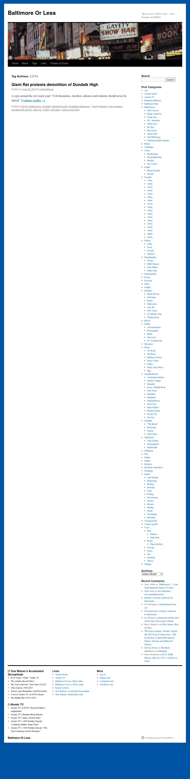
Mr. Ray (150, 126)
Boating (150, 483)
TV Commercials (154, 340)
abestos (103, 106)
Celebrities (149, 146)
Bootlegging (152, 153)
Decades (148, 177)
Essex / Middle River (156, 387)
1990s (150, 230)
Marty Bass (152, 123)
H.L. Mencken (153, 120)
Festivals (148, 280)
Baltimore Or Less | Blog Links (69, 680)
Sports (147, 473)
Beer (149, 530)
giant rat (37, 109)
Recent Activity (62, 687)
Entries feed (105, 677)
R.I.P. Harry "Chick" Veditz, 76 (25, 677)
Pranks (147, 460)
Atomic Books (150, 93)
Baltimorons (35, 106)
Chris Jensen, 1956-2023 (22, 687)
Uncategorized (150, 520)
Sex (148, 554)
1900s (150, 200)
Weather (147, 564)
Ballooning (152, 480)
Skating (150, 507)
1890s (150, 197)
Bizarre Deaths (153, 170)
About (25, 63)
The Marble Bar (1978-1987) (23, 697)
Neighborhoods (60, 106)
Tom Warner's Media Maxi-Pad (69, 694)
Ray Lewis (152, 130)
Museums (148, 343)
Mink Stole (152, 270)
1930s (150, 210)
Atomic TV (149, 96)
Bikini (147, 143)
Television (151, 337)
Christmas (151, 297)
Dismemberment (154, 157)
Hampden (151, 397)
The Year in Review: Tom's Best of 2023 (28, 684)
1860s (150, 190)
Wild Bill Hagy (153, 136)
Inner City (151, 403)
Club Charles (153, 440)
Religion (148, 463)
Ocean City (152, 413)
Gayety (150, 430)
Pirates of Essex (59, 63)
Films (146, 283)
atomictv (148, 597)
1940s (150, 213)
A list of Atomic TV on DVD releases (27, 694)
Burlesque (151, 427)
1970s (150, 223)
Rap (149, 370)
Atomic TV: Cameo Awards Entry (26, 717)
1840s (150, 183)
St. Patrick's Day (154, 313)
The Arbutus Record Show (23, 680)
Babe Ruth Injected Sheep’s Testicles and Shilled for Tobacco (159, 641)
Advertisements (154, 327)
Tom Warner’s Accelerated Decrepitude (26, 672)
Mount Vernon (153, 410)
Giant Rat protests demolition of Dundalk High (55, 84)
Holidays (148, 290)
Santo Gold (152, 133)
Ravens (150, 503)
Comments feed (107, 680)
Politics (147, 457)
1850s (150, 187)
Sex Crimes (152, 163)
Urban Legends (151, 523)
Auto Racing (152, 477)
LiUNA (45, 109)
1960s (150, 220)
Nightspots (149, 437)
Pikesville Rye (156, 544)
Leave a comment (70, 109)
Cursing (150, 547)
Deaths (147, 167)
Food (149, 247)
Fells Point (152, 390)
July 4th (150, 307)
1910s (150, 203)
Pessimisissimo (151, 610)
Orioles (150, 500)
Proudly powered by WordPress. (159, 737)
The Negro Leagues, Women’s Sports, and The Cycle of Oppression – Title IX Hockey (161, 634)
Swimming (152, 513)
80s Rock (151, 353)
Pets (146, 453)
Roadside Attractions (79, 106)
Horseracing (152, 497)
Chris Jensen (152, 110)
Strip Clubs (152, 433)
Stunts (150, 510)
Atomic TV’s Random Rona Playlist (26, 714)
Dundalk (46, 106)
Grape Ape (152, 116)
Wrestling (151, 517)
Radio (149, 333)
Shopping (148, 470)
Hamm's (153, 533)
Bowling (151, 487)
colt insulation (115, 106)
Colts (149, 490)
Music (147, 347)
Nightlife (148, 420)
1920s (150, 207)
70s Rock (151, 350)
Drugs (150, 550)
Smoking (151, 557)
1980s (150, 227)
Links (44, 63)
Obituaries (148, 450)
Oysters (150, 250)
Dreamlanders (150, 257)
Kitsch (147, 320)
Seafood (150, 253)
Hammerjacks (153, 443)
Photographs (152, 330)
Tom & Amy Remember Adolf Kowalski (29, 690)
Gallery (147, 287)
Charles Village (154, 380)
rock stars (55, 109)
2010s (25, 106)
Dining (147, 240)
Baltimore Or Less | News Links (69, 684)
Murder (150, 160)
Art (145, 90)
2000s (150, 233)
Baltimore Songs (154, 357)
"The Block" (152, 423)
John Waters (152, 267)
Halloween (152, 303)
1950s (150, 217)
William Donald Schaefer (158, 140)
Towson (150, 417)
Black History (153, 293)
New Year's (152, 310)
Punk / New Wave (155, 367)
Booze (150, 540)
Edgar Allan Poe (154, 113)
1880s (150, 193)
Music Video (153, 360)
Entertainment (150, 273)
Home (15, 63)
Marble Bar (152, 447)
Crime (147, 150)
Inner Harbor (153, 407)
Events (147, 277)
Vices (146, 527)
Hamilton (151, 393)
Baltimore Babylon (152, 100)
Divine (150, 260)
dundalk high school (22, 109)
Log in (103, 674)
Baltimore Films (151, 103)
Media (147, 323)
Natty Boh (154, 537)
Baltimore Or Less (32, 12)
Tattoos (150, 560)
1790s (150, 180)
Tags (34, 63)
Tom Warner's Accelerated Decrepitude (72, 690)
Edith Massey (153, 263)
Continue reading (33, 100)
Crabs (149, 243)
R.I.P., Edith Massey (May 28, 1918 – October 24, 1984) (161, 657)
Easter (150, 300)
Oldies (150, 363)
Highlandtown (153, 400)
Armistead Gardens (155, 377)
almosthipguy (47, 89)
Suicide (150, 173)
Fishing (150, 493)
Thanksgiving (153, 317)
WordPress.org (106, 684)
